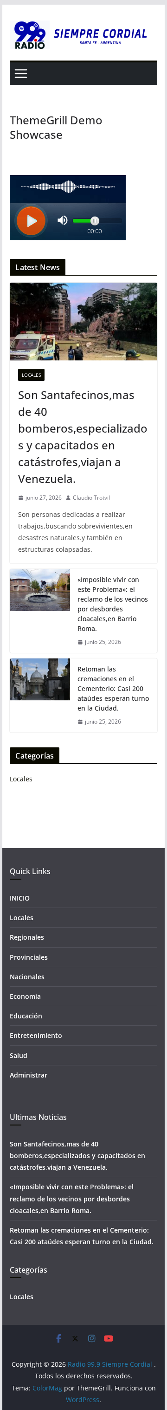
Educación (26, 1015)
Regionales (27, 937)
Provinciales (29, 957)
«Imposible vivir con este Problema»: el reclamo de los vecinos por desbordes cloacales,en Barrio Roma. (112, 604)
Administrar (28, 1075)
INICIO (20, 898)
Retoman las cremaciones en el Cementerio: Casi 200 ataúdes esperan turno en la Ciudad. (113, 688)
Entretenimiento (36, 1035)
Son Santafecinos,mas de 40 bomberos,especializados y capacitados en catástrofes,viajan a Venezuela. (83, 436)
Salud (18, 1055)
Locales (31, 375)
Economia (25, 996)
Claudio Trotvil (91, 498)
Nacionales (27, 976)
